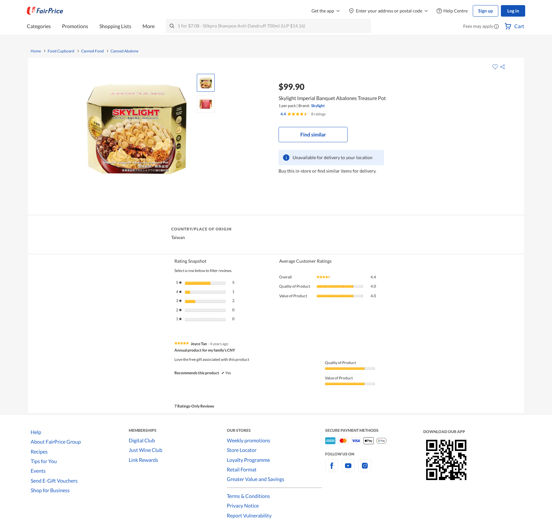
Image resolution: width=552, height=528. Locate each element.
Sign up (485, 10)
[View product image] (205, 83)
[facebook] (331, 469)
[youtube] (348, 469)
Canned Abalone (124, 51)
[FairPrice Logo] (45, 11)
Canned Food (92, 51)
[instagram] (364, 469)
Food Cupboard (61, 51)
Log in (513, 10)
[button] (496, 27)
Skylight (318, 105)
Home (36, 51)
